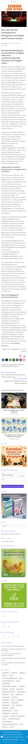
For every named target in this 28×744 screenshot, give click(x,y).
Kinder (13, 700)
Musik (15, 710)
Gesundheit (5, 694)
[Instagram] (8, 637)
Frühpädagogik (21, 691)
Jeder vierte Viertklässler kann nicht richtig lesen (14, 411)
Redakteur (6, 43)
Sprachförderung (7, 721)
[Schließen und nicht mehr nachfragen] (26, 737)
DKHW (20, 678)
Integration (5, 700)
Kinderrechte (6, 705)
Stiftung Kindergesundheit (9, 724)
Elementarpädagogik (8, 681)
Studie (21, 724)
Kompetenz (20, 364)
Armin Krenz (5, 673)
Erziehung (5, 689)
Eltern (18, 681)
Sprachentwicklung (14, 719)
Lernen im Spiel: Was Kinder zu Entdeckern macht (12, 646)
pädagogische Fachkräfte (17, 716)
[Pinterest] (13, 637)
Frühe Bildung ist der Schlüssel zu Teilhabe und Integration (14, 436)
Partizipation (5, 713)
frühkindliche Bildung (8, 691)
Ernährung (22, 686)
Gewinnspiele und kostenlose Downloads (10, 534)
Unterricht (15, 366)
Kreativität (19, 705)
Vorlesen (4, 727)
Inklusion (14, 697)
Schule (5, 45)
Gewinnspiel (19, 694)
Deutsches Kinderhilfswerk (9, 678)
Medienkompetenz (7, 710)
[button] (3, 360)
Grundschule (6, 697)
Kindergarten (14, 702)
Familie (12, 689)
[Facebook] (4, 616)
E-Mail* (3, 479)
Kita (13, 705)
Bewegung (14, 673)
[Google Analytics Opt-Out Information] (2, 737)
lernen (12, 708)
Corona (11, 675)
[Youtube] (8, 626)
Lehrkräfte (5, 708)
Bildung (4, 675)
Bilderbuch (22, 673)
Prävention (15, 713)
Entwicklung (5, 683)
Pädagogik (5, 716)
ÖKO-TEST (12, 727)
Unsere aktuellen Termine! (7, 541)
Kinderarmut (20, 700)
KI (17, 364)
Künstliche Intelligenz (6, 366)
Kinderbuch (5, 702)
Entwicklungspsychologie (9, 686)
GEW (12, 694)
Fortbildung (19, 689)
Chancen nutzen (12, 364)
